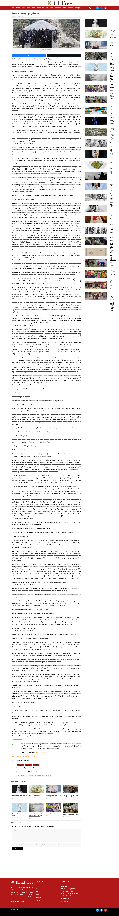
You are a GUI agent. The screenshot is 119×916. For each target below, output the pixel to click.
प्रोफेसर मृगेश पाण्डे (16, 740)
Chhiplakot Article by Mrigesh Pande (25, 775)
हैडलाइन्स (18, 8)
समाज (28, 8)
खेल (47, 8)
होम (13, 8)
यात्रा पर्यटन (58, 8)
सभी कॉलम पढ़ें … (95, 16)
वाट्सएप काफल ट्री (43, 768)
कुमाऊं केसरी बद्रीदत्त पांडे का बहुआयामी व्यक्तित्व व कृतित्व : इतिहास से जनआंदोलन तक (36, 815)
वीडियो (64, 8)
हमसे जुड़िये (77, 8)
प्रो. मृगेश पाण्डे (48, 775)
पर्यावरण (33, 8)
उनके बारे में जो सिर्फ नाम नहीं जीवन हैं (70, 814)
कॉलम (23, 8)
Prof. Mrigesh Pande (39, 775)
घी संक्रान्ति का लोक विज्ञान (34, 795)
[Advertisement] (59, 865)
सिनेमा (52, 8)
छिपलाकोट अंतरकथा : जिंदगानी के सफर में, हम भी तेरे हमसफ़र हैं (38, 59)
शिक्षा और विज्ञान (40, 8)
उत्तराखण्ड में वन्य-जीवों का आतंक (52, 813)
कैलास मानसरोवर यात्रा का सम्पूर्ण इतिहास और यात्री (24, 756)
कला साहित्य (70, 8)
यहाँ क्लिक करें (32, 772)
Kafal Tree (19, 16)
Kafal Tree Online (40, 752)
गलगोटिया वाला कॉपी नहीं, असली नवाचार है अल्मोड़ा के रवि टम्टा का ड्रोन (70, 797)
